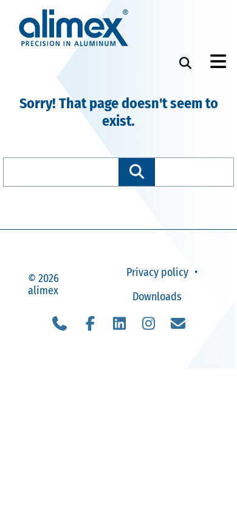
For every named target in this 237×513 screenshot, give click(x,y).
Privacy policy (157, 272)
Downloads (157, 296)
